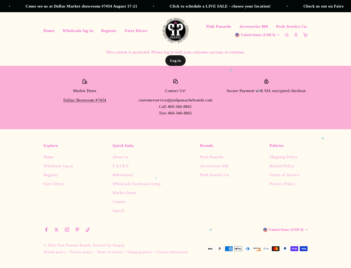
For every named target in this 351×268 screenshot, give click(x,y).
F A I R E (121, 166)
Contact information (172, 252)
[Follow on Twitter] (56, 229)
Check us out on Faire (318, 6)
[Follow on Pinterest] (77, 229)
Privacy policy (81, 252)
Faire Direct (136, 30)
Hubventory (123, 175)
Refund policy (54, 252)
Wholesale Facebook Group (137, 183)
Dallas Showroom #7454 (84, 100)
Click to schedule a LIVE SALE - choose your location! (215, 6)
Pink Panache (218, 26)
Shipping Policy (284, 157)
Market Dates (124, 192)
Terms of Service (284, 175)
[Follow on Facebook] (46, 229)
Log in (175, 61)
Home (48, 30)
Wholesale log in (78, 30)
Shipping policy (139, 252)
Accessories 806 (253, 26)
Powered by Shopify (109, 245)
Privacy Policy (282, 183)
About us (120, 157)
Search (118, 210)
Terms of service (110, 252)
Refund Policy (282, 166)
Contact (119, 201)
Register (109, 30)
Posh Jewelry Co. (292, 26)
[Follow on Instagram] (67, 229)
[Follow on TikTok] (87, 229)
